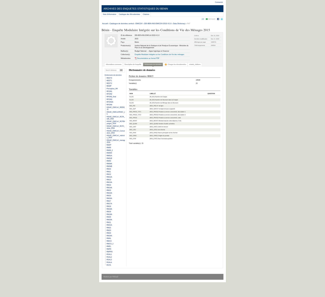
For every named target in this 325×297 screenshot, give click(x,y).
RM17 (109, 201)
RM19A (109, 214)
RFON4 (109, 105)
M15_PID (132, 105)
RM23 (109, 230)
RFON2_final (111, 97)
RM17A (109, 204)
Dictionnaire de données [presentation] (152, 64)
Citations (146, 14)
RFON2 (109, 94)
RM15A (109, 193)
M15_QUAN (133, 123)
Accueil (105, 23)
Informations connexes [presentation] (113, 64)
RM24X (109, 236)
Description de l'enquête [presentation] (133, 64)
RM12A (109, 177)
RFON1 (109, 91)
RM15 (109, 190)
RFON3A (110, 102)
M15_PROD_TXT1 (135, 111)
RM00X (109, 153)
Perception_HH (112, 89)
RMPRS (110, 252)
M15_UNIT (132, 126)
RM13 (109, 180)
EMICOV (138, 23)
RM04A (109, 164)
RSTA (109, 265)
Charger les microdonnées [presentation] (177, 64)
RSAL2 (109, 257)
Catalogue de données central (122, 23)
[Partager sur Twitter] (222, 19)
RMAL (109, 238)
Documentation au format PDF (148, 58)
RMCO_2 (110, 244)
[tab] (113, 64)
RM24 (109, 233)
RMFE (109, 249)
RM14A (109, 188)
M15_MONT (133, 120)
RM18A (109, 209)
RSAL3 (109, 260)
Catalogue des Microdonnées (129, 14)
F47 (188, 23)
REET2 (109, 83)
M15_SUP (132, 109)
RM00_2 (110, 150)
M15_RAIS (132, 132)
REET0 (109, 78)
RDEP (109, 145)
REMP (109, 86)
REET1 (109, 81)
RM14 (109, 185)
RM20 (109, 217)
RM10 (109, 169)
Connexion (219, 2)
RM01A (109, 156)
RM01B (109, 158)
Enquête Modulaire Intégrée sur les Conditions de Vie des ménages (159, 54)
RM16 (109, 196)
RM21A (109, 225)
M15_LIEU (132, 129)
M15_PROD (133, 117)
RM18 (109, 206)
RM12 (109, 174)
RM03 (109, 161)
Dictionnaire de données (113, 75)
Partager (211, 19)
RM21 (109, 222)
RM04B (109, 166)
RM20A (109, 220)
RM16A (109, 198)
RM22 (109, 228)
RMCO (109, 241)
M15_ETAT (132, 138)
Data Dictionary (179, 23)
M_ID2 (131, 100)
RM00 (109, 148)
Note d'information (109, 14)
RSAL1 (109, 254)
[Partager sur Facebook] (218, 19)
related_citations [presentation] (195, 64)
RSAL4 (109, 262)
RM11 (109, 172)
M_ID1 (131, 96)
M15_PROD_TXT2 (135, 115)
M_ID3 (131, 103)
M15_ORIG (133, 135)
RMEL (109, 246)
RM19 (109, 212)
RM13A (109, 182)
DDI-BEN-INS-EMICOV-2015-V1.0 (157, 23)
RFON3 (109, 99)
